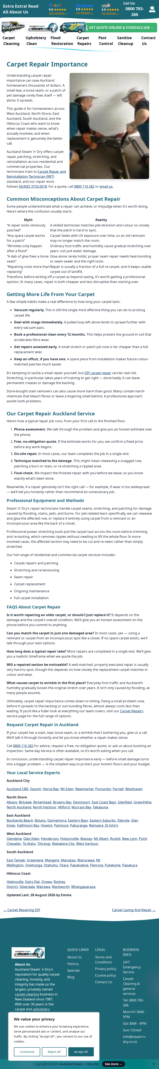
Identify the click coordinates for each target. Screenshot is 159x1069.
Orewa (46, 881)
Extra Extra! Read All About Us (21, 9)
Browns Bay (62, 802)
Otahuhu (51, 865)
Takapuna (100, 807)
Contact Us (103, 982)
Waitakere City (63, 843)
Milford (64, 807)
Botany (40, 820)
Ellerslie (123, 820)
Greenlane (35, 860)
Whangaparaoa (83, 886)
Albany (12, 802)
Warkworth (61, 886)
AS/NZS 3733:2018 (33, 186)
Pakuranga (78, 825)
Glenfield (125, 802)
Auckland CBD (18, 789)
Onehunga (33, 865)
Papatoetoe (79, 865)
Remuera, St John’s (103, 825)
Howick (46, 825)
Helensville (15, 881)
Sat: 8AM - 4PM (134, 1023)
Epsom (35, 789)
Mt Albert (101, 838)
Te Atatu (29, 843)
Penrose (96, 865)
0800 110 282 (84, 186)
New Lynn (129, 838)
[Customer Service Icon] (152, 9)
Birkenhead (42, 802)
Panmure (61, 825)
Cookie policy (105, 975)
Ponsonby (103, 789)
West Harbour (87, 843)
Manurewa (85, 860)
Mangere (52, 860)
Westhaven (134, 789)
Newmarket (84, 789)
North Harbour (45, 807)
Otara (64, 865)
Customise (27, 1052)
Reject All (54, 1052)
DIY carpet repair (97, 373)
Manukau (68, 860)
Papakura (129, 865)
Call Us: (133, 9)
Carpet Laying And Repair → (134, 910)
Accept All (81, 1052)
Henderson (50, 838)
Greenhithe (142, 802)
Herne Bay (51, 789)
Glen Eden (31, 838)
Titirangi (43, 843)
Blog (70, 977)
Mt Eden (66, 789)
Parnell (118, 789)
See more (113, 1064)
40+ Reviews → (84, 13)
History (73, 963)
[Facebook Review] (84, 5)
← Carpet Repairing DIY (21, 910)
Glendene (14, 838)
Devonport (81, 802)
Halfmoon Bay (28, 825)
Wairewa (43, 886)
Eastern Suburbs (103, 820)
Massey (86, 838)
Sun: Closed (132, 1030)
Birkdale (25, 802)
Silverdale (27, 886)
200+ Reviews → (58, 13)
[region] (53, 1036)
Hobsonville (69, 838)
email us (106, 186)
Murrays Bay (81, 807)
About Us (74, 957)
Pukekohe (112, 865)
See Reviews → (110, 13)
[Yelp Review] (106, 5)
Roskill (115, 838)
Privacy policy (105, 968)
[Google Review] (55, 5)
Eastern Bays (78, 820)
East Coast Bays (104, 802)
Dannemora (56, 820)
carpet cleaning (27, 994)
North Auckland (19, 807)
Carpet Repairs (131, 711)
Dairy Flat (32, 881)
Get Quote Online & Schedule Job (121, 27)
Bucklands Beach (20, 820)
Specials (73, 970)
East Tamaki (16, 860)
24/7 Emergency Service (132, 967)
